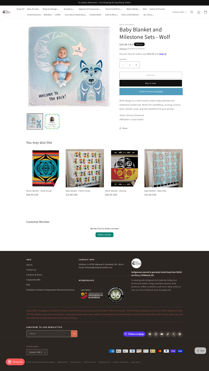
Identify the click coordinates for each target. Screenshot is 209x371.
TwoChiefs (36, 362)
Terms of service (90, 362)
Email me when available (151, 91)
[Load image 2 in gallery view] (52, 121)
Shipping (123, 49)
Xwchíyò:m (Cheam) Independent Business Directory (50, 289)
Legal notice (135, 362)
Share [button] (125, 128)
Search (29, 264)
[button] (50, 9)
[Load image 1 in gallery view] (35, 121)
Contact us (31, 269)
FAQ (28, 284)
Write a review (104, 234)
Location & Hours (34, 274)
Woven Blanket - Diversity (115, 191)
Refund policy (63, 362)
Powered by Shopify (47, 362)
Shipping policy (104, 362)
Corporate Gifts (33, 279)
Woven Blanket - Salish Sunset (39, 191)
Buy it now (150, 83)
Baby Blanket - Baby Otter (155, 191)
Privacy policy (76, 362)
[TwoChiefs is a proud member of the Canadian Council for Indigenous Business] (91, 294)
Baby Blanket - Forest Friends (78, 191)
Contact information (120, 362)
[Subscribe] (74, 333)
